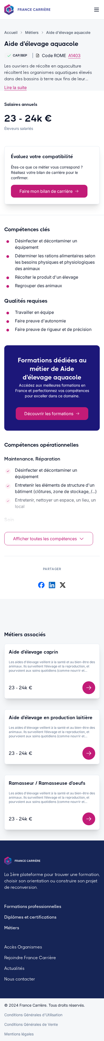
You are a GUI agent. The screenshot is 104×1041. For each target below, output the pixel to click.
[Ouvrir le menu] (96, 9)
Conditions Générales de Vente (31, 1024)
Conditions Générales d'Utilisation (33, 1014)
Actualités (14, 968)
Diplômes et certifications (30, 917)
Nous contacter (19, 979)
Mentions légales (19, 1034)
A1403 (74, 55)
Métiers (11, 927)
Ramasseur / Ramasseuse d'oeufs (47, 783)
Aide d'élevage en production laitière (51, 717)
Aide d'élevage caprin (33, 652)
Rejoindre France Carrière (30, 957)
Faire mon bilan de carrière (46, 191)
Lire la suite (15, 87)
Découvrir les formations (48, 413)
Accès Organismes (23, 947)
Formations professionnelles (32, 906)
